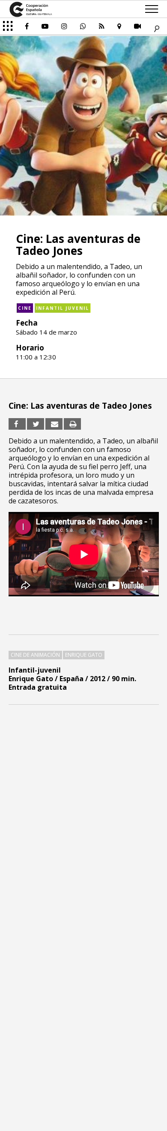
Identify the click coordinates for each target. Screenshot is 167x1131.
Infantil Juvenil (62, 308)
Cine (25, 308)
